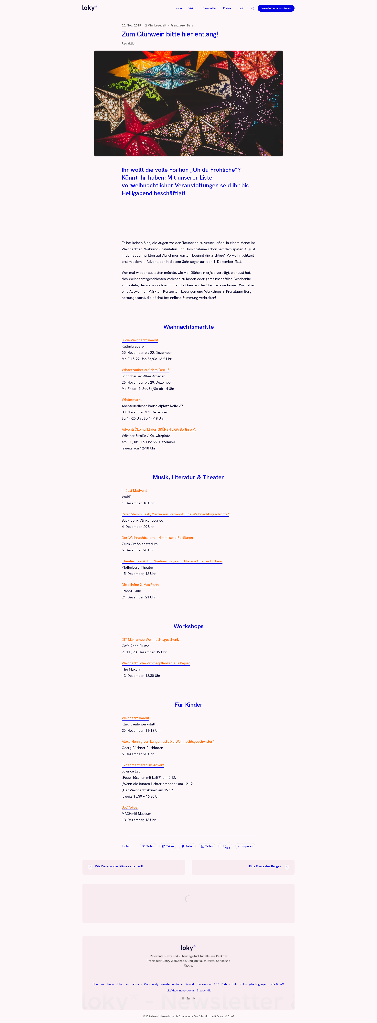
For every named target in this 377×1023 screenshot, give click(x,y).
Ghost (220, 1016)
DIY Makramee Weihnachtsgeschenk (150, 639)
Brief (231, 1016)
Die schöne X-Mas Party (140, 584)
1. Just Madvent (134, 490)
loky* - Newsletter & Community (172, 1016)
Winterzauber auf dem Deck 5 (145, 370)
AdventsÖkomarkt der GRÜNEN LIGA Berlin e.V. (159, 429)
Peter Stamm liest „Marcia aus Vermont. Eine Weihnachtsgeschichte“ (175, 514)
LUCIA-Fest (130, 807)
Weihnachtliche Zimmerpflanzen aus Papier (156, 663)
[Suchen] (252, 8)
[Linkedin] (188, 998)
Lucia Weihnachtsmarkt (140, 340)
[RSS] (194, 998)
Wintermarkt (132, 399)
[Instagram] (183, 998)
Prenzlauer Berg (182, 25)
